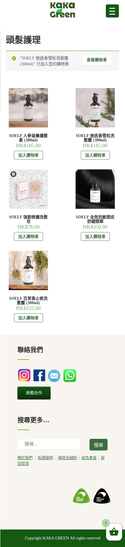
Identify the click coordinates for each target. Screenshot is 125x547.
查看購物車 (97, 60)
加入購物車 (28, 155)
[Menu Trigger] (112, 10)
